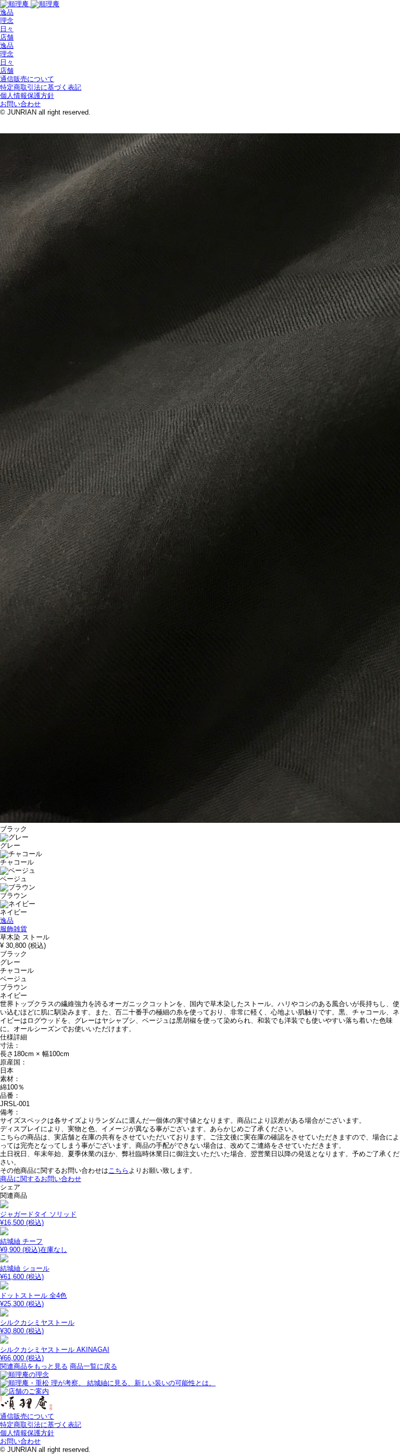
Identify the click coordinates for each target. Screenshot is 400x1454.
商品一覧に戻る (93, 1366)
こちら (118, 1170)
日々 (7, 29)
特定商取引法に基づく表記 (40, 87)
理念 (7, 20)
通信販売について (27, 79)
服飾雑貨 (13, 929)
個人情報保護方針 (27, 95)
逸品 (7, 12)
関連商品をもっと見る (34, 1366)
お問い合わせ (20, 104)
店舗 (7, 37)
